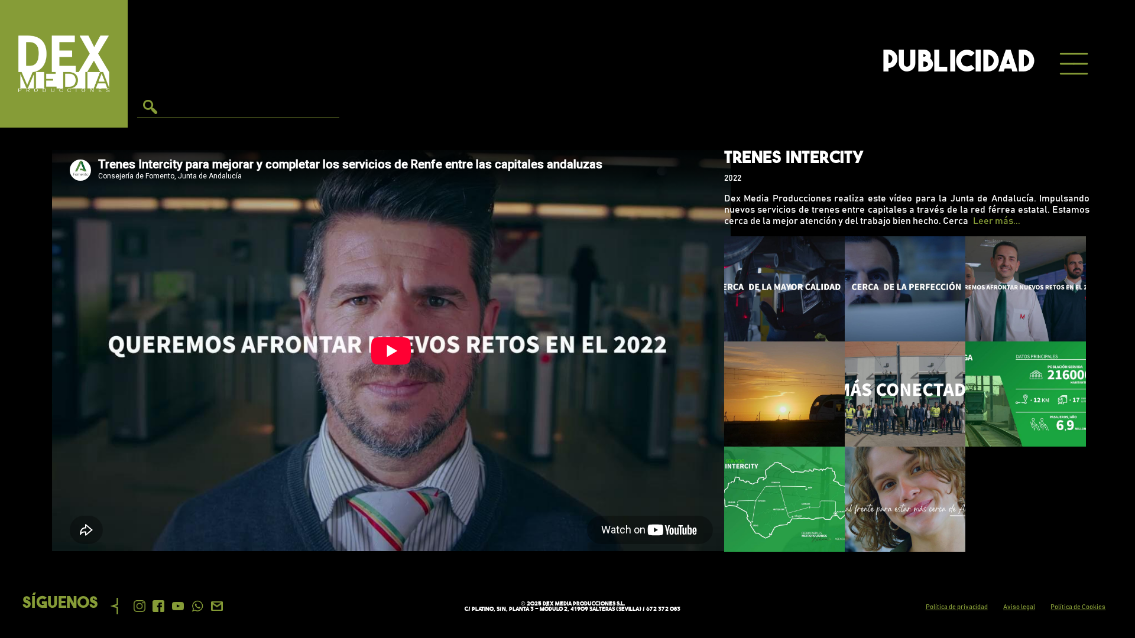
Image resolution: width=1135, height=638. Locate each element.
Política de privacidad (957, 607)
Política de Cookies (1077, 607)
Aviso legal (1019, 607)
